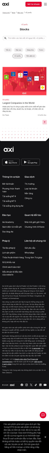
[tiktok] (36, 385)
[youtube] (45, 385)
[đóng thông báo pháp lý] (45, 437)
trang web (36, 348)
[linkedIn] (40, 385)
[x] (31, 385)
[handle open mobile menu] (45, 4)
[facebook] (22, 385)
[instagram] (26, 385)
